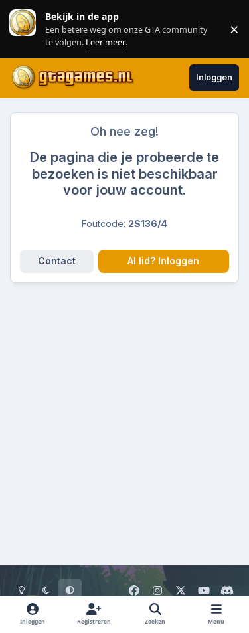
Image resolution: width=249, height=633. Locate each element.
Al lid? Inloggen (163, 260)
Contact (57, 260)
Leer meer (22, 29)
